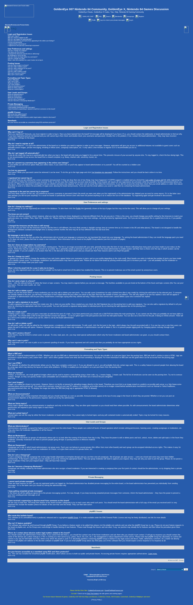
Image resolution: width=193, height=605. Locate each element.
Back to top (11, 139)
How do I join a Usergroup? (16, 99)
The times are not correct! (16, 52)
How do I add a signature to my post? (20, 68)
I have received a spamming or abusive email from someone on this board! (31, 109)
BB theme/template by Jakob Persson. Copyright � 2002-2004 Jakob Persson (96, 575)
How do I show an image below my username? (22, 57)
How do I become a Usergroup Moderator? (21, 100)
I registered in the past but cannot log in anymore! (23, 45)
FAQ (100, 16)
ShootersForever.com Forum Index (17, 25)
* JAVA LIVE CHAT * (88, 16)
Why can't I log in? (13, 36)
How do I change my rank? (16, 58)
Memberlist (118, 16)
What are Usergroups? (15, 97)
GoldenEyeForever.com (95, 590)
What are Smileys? (14, 83)
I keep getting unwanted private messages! (21, 107)
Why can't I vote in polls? (16, 74)
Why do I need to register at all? (18, 37)
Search (108, 16)
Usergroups (130, 16)
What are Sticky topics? (15, 87)
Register (141, 16)
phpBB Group (73, 518)
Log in (131, 20)
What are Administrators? (16, 94)
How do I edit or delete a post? (17, 67)
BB (94, 580)
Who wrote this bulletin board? (17, 114)
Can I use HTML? (13, 81)
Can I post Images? (14, 84)
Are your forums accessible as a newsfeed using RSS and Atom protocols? (32, 122)
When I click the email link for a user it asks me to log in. (25, 60)
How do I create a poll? (15, 70)
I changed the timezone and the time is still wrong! (23, 54)
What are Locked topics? (16, 89)
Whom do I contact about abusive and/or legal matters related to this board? (32, 117)
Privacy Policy (96, 600)
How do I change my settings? (17, 50)
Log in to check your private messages (112, 20)
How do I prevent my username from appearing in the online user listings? (31, 41)
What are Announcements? (16, 86)
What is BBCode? (13, 80)
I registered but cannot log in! (17, 44)
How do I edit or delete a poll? (17, 71)
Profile (94, 20)
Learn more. (152, 554)
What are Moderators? (15, 96)
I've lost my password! (15, 42)
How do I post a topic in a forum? (18, 65)
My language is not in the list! (17, 55)
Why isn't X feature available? (17, 115)
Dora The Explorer (93, 593)
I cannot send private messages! (18, 106)
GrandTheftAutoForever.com (114, 590)
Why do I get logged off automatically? (20, 39)
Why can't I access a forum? (17, 73)
